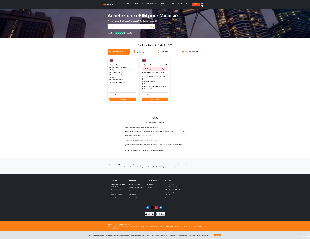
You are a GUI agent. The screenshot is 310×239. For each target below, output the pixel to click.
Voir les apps (196, 4)
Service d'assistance (163, 4)
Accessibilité (150, 184)
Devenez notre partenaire (148, 3)
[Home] (109, 4)
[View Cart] (202, 3)
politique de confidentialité (172, 189)
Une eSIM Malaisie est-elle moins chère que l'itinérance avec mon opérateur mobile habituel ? (153, 145)
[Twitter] (152, 207)
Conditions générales (171, 198)
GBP (179, 3)
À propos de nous (131, 3)
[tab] (119, 52)
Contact (173, 3)
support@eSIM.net (116, 189)
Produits (120, 3)
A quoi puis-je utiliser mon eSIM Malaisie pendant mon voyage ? (145, 150)
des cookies (106, 235)
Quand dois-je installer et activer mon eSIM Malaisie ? (141, 140)
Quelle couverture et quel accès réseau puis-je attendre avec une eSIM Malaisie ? (150, 131)
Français (186, 3)
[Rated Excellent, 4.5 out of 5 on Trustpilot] (120, 33)
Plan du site (132, 194)
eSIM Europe (133, 197)
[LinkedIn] (160, 207)
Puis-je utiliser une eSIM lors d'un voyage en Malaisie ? (142, 127)
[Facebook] (147, 207)
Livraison (131, 191)
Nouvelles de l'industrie (118, 198)
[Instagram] (156, 207)
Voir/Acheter (123, 99)
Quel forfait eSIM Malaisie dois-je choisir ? (138, 136)
